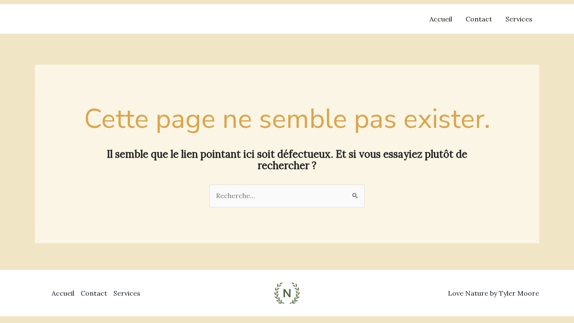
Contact (479, 19)
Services (519, 19)
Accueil (440, 19)
